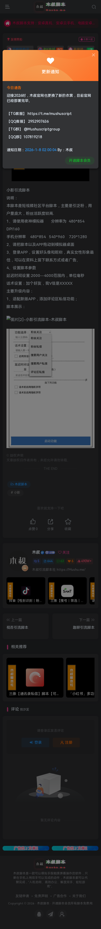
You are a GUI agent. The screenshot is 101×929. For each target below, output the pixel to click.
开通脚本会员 (80, 160)
